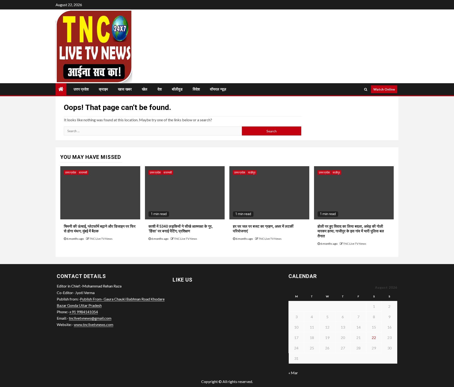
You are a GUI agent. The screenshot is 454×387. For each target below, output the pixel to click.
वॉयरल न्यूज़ (218, 89)
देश (159, 89)
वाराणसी (83, 172)
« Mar (293, 372)
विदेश (196, 89)
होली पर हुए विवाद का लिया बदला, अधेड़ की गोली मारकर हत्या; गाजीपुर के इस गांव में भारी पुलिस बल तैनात (351, 231)
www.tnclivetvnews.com (93, 324)
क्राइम (103, 89)
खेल (144, 89)
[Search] (366, 89)
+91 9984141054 (83, 311)
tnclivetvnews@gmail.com (90, 318)
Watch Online (384, 89)
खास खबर (125, 89)
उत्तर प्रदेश (81, 89)
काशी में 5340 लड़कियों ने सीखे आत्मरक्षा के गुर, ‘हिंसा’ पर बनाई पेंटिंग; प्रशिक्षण (180, 229)
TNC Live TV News (101, 238)
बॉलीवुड (177, 89)
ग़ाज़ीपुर (251, 172)
